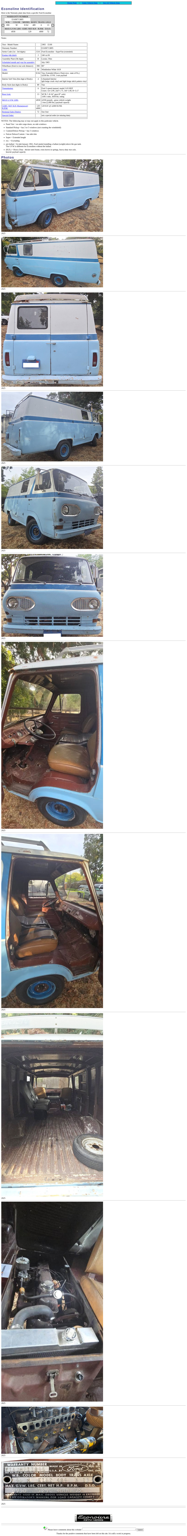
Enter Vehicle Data (89, 3)
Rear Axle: (6, 94)
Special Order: (8, 115)
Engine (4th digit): (9, 55)
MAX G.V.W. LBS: (10, 100)
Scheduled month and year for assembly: (18, 62)
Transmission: (7, 88)
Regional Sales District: (11, 112)
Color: (4, 69)
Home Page (72, 3)
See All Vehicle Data (111, 3)
